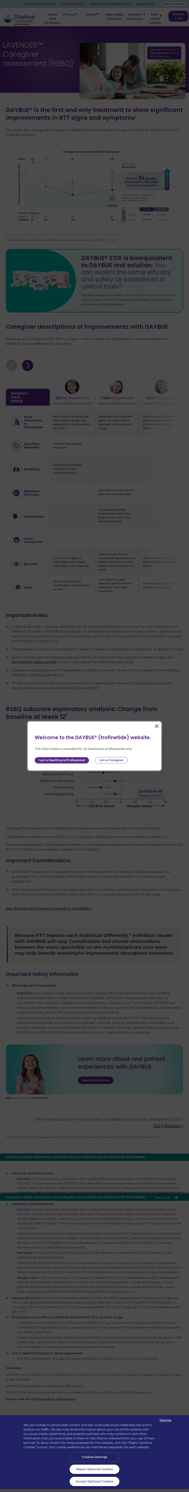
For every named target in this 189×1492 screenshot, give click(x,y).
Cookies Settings (94, 1457)
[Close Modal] (156, 726)
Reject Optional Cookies (94, 1469)
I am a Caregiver (111, 760)
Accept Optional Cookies (94, 1481)
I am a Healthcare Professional (62, 760)
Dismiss (165, 1420)
